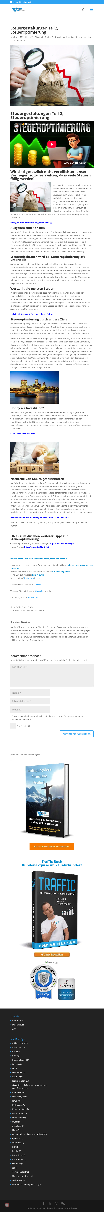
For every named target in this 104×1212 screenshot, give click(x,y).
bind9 (15, 1055)
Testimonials (18, 1172)
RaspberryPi (17, 1159)
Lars (16, 37)
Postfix (15, 1151)
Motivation (17, 1117)
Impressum (17, 1020)
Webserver (17, 1180)
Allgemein (39, 37)
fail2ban (16, 1076)
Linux (14, 1101)
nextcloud (16, 1126)
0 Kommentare (18, 40)
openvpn (16, 1138)
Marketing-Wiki (19, 1109)
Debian (15, 1064)
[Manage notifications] (7, 1205)
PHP (14, 1147)
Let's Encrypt (18, 1096)
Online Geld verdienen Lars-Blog (59, 37)
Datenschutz (18, 1024)
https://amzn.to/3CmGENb (36, 547)
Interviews (17, 1092)
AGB (14, 1029)
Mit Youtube (17, 1113)
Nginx (15, 1130)
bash (14, 1051)
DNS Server (17, 1072)
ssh (13, 1167)
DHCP (14, 1068)
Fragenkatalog (18, 1081)
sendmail (16, 1163)
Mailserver (17, 1105)
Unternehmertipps (83, 37)
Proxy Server (18, 1155)
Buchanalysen (18, 1060)
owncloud (16, 1142)
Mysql (15, 1121)
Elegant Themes (46, 1208)
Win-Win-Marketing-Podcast (25, 1184)
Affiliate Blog (18, 1043)
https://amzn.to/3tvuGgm (61, 543)
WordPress (72, 1208)
